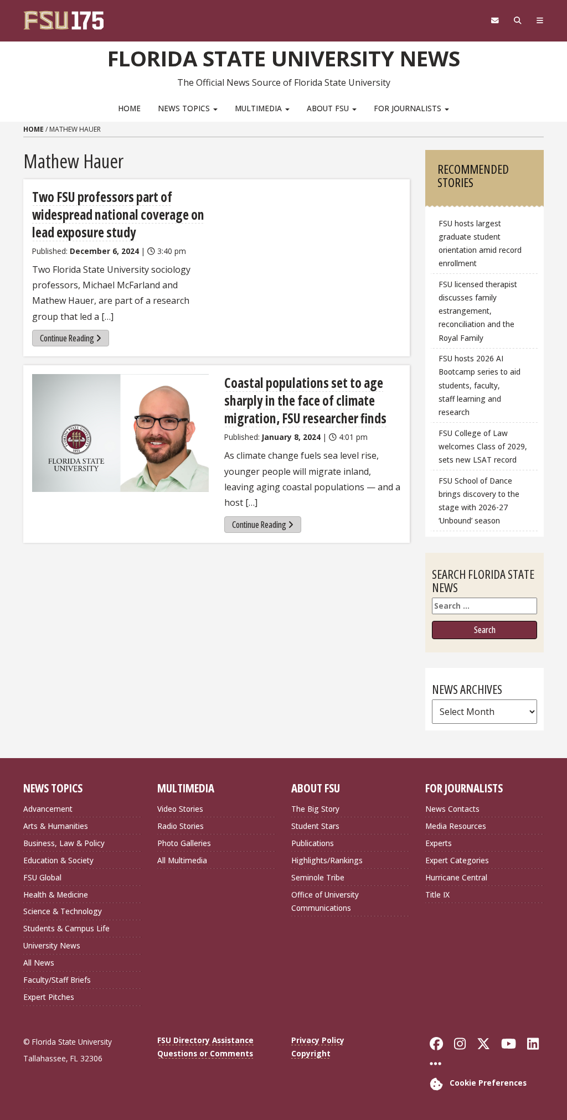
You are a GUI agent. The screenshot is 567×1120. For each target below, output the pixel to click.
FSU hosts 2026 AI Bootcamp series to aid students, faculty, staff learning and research (479, 385)
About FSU (329, 108)
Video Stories (180, 808)
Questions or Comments (205, 1053)
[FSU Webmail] (494, 20)
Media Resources (455, 826)
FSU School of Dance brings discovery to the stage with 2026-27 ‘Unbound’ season (479, 500)
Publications (312, 843)
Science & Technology (62, 911)
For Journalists (409, 108)
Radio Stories (180, 826)
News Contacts (452, 808)
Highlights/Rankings (327, 860)
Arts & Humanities (55, 826)
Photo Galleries (184, 843)
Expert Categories (457, 860)
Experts (438, 843)
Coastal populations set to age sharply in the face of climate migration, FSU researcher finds (305, 400)
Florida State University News (283, 58)
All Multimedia (182, 860)
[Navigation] (539, 20)
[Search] (517, 20)
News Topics (185, 108)
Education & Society (58, 860)
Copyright (311, 1053)
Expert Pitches (48, 997)
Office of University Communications (325, 901)
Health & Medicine (55, 894)
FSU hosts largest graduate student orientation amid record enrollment (480, 243)
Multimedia (259, 108)
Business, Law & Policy (64, 843)
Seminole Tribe (317, 877)
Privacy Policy (317, 1040)
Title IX (437, 894)
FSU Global (42, 877)
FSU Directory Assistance (205, 1040)
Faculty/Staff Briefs (57, 979)
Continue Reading (67, 338)
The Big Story (315, 808)
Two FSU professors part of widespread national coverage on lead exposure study (118, 214)
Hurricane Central (456, 877)
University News (51, 945)
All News (38, 962)
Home (129, 108)
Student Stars (315, 826)
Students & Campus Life (66, 928)
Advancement (48, 808)
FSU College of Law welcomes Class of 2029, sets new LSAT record (483, 446)
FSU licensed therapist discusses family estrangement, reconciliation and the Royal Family (478, 311)
